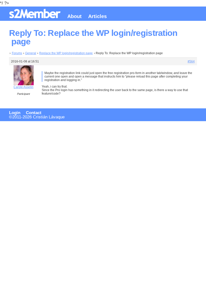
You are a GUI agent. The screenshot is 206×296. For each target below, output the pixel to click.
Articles (97, 16)
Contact (33, 112)
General (30, 53)
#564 (191, 61)
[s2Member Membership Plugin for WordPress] (35, 16)
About (74, 16)
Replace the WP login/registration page (66, 53)
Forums (17, 53)
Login (14, 112)
